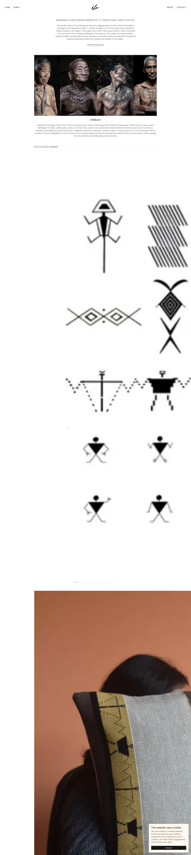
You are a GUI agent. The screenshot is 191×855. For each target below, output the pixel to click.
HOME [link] (7, 7)
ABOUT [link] (170, 7)
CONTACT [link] (181, 7)
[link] (95, 7)
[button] (17, 7)
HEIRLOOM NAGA (95, 45)
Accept (168, 848)
